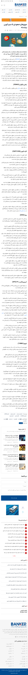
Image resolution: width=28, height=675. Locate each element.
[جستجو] (4, 5)
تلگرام (19, 419)
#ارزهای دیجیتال (19, 414)
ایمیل (24, 421)
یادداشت (10, 653)
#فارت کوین (17, 416)
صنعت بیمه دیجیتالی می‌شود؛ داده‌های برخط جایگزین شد (16, 585)
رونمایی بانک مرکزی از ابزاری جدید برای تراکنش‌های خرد (13, 549)
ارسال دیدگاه (13, 498)
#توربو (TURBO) (23, 416)
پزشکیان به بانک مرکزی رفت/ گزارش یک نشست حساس (16, 565)
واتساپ (10, 419)
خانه (26, 16)
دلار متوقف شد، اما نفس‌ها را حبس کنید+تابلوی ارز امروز (16, 601)
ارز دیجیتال (21, 16)
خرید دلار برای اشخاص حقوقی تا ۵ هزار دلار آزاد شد (14, 543)
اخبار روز (23, 651)
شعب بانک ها (9, 663)
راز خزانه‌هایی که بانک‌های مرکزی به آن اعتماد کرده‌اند (14, 546)
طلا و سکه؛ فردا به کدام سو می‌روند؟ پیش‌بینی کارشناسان (16, 573)
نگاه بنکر (10, 666)
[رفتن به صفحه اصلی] (21, 5)
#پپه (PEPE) (7, 414)
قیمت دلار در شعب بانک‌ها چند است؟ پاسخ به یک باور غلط (16, 593)
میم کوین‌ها (22, 211)
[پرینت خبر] (7, 30)
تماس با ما (23, 648)
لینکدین (5, 419)
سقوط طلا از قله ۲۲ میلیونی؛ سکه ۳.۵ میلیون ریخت (17, 597)
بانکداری (23, 656)
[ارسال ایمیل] (10, 1)
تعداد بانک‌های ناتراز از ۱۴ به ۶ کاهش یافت (16, 537)
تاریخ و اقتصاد (9, 646)
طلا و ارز (10, 651)
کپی (20, 423)
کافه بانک (23, 659)
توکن (19, 88)
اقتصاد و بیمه (9, 644)
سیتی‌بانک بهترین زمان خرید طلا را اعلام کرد (16, 534)
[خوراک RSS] (4, 1)
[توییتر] (8, 1)
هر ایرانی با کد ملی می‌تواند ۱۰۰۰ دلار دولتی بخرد (18, 569)
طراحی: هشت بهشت (14, 673)
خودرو (10, 648)
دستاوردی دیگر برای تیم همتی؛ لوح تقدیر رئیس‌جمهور (14, 527)
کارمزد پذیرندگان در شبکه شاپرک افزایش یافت (18, 589)
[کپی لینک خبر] (5, 30)
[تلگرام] (6, 1)
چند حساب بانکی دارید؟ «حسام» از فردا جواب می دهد (14, 552)
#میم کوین (11, 416)
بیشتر (15, 556)
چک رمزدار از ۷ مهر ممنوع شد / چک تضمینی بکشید (14, 524)
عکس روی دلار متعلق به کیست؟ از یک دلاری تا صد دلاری (13, 531)
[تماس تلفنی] (12, 1)
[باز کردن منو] (2, 5)
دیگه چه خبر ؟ (22, 661)
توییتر (15, 419)
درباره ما (23, 646)
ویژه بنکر (23, 666)
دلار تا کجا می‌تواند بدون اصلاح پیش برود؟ (16, 540)
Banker (18, 59)
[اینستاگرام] (2, 1)
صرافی (10, 656)
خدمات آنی (9, 659)
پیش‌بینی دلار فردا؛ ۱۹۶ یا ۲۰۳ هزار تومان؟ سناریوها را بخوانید (15, 577)
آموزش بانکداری (22, 663)
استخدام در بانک (8, 661)
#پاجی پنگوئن (13, 414)
